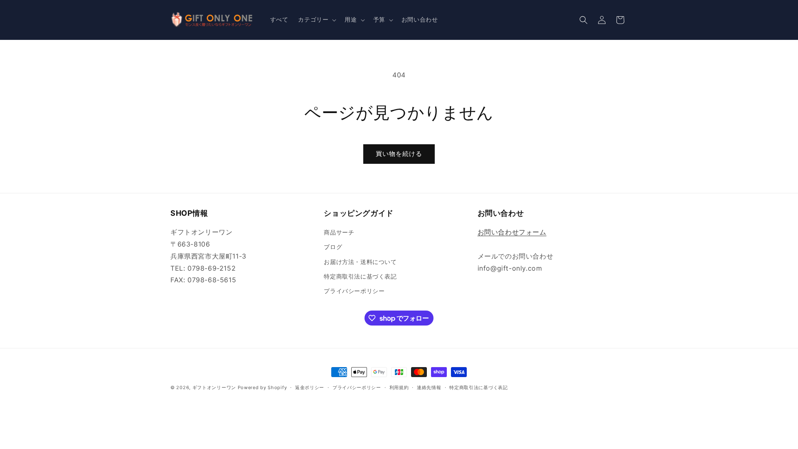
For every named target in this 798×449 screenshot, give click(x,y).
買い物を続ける (399, 154)
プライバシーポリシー (354, 290)
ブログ (333, 246)
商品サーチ (339, 232)
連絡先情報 (429, 387)
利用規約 (399, 387)
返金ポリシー (309, 387)
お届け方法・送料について (360, 261)
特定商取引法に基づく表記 (360, 276)
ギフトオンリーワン (214, 387)
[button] (316, 19)
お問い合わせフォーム (512, 232)
